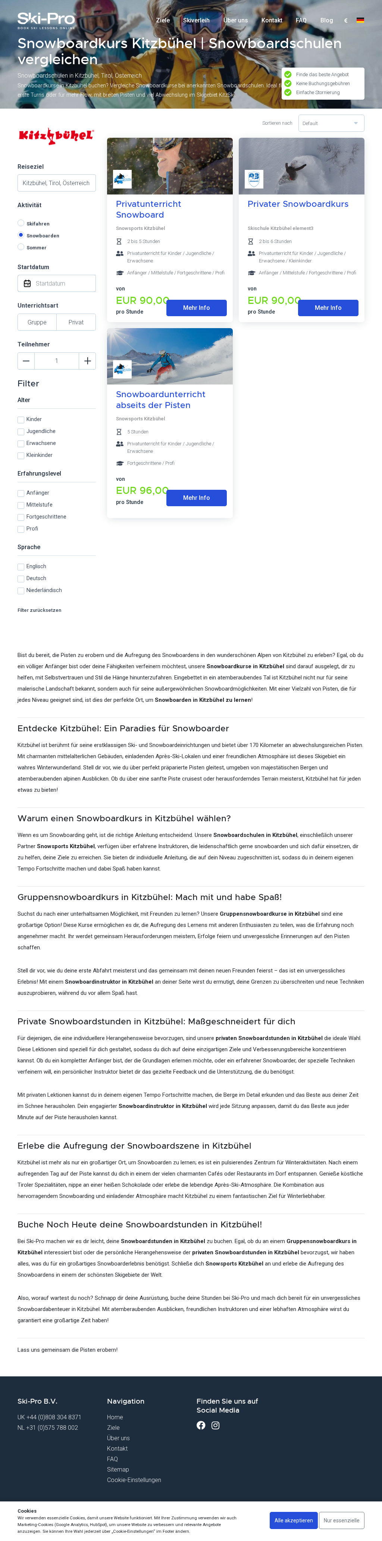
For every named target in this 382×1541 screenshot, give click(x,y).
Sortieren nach (277, 123)
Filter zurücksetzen (39, 610)
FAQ (301, 20)
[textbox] (346, 21)
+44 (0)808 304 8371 (54, 1417)
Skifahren (38, 224)
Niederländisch (44, 590)
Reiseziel (31, 166)
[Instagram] (215, 1425)
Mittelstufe (39, 505)
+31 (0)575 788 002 (52, 1427)
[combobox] (345, 21)
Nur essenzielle (342, 1520)
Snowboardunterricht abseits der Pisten (161, 400)
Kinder (34, 419)
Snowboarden (42, 236)
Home (115, 1417)
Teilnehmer (34, 344)
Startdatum (33, 267)
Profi (32, 529)
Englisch (36, 566)
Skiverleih (196, 20)
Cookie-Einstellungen (134, 1480)
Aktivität (29, 205)
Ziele (163, 20)
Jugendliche (41, 431)
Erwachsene (41, 443)
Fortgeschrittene (46, 517)
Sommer (36, 247)
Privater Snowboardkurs (298, 204)
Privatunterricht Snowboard (148, 209)
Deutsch (36, 578)
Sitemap (118, 1469)
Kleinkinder (39, 455)
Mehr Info (196, 307)
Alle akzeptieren (294, 1520)
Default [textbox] (310, 123)
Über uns (235, 20)
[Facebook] (201, 1425)
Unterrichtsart (38, 305)
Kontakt (272, 20)
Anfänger (37, 493)
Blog (326, 20)
